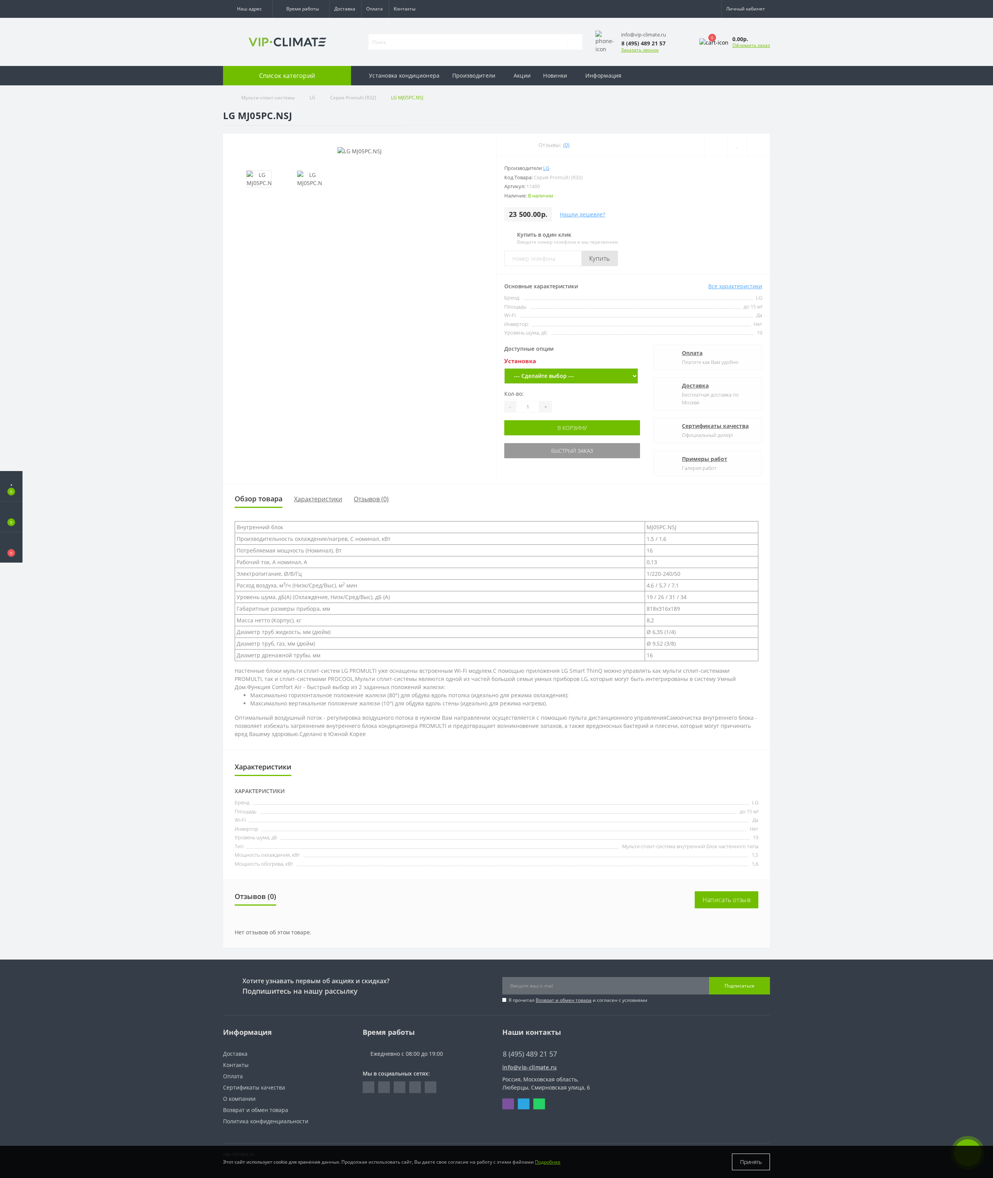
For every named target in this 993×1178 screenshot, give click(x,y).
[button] (247, 9)
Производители (474, 75)
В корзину (571, 427)
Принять (751, 1162)
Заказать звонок (640, 50)
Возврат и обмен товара (564, 1000)
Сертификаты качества (715, 426)
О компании (239, 1098)
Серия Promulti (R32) (353, 97)
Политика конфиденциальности (265, 1121)
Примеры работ (704, 459)
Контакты (404, 8)
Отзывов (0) (371, 499)
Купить (599, 258)
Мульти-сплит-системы (268, 97)
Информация (603, 75)
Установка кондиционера (404, 75)
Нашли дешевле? (582, 214)
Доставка (344, 8)
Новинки (555, 75)
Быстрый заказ (571, 450)
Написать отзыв (726, 900)
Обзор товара (258, 498)
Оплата (374, 8)
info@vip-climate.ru (529, 1067)
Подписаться (739, 985)
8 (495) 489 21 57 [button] (530, 1054)
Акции (522, 75)
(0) (566, 145)
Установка (520, 361)
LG (312, 97)
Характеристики (318, 499)
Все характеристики (735, 286)
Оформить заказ (751, 45)
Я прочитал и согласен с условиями (578, 1000)
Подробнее (548, 1162)
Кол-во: (514, 393)
